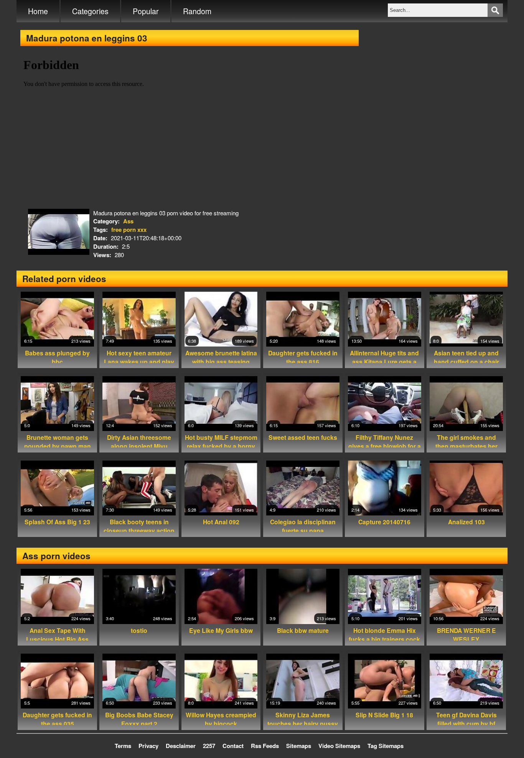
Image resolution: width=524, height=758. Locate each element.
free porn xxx (129, 229)
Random (197, 11)
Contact (233, 745)
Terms (123, 745)
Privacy (148, 745)
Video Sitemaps (339, 745)
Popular (146, 11)
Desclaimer (181, 745)
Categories (90, 11)
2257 (209, 745)
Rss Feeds (265, 745)
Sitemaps (298, 745)
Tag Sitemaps (385, 745)
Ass (128, 221)
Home (38, 11)
